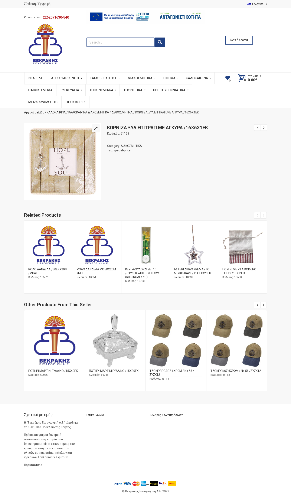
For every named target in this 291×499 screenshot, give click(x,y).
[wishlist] (228, 78)
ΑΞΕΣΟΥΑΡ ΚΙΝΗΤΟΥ (66, 78)
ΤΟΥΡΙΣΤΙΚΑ (133, 90)
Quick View (48, 237)
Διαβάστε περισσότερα (48, 248)
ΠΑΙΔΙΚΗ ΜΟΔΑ (40, 90)
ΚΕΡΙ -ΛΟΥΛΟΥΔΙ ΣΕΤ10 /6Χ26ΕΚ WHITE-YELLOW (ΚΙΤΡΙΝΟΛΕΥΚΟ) (142, 273)
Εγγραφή (44, 4)
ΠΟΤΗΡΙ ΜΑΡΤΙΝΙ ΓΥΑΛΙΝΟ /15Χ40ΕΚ (53, 371)
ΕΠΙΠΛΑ (169, 78)
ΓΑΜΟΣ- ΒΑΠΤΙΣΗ (103, 78)
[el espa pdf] (145, 35)
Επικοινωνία (95, 415)
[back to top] (276, 474)
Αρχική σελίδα (34, 112)
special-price (122, 150)
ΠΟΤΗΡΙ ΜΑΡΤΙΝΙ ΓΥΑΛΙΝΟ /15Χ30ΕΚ (113, 371)
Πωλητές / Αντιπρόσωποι (166, 415)
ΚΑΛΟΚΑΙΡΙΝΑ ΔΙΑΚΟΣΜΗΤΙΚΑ (88, 112)
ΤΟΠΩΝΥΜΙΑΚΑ (101, 90)
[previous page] (257, 127)
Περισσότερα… (34, 465)
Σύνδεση (30, 4)
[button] (96, 128)
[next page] (264, 127)
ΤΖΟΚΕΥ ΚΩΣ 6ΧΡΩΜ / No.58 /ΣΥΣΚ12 (235, 371)
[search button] (160, 42)
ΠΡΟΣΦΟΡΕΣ (75, 102)
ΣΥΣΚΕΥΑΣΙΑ (69, 90)
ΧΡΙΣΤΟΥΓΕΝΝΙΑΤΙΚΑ (169, 90)
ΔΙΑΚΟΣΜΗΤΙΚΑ (140, 78)
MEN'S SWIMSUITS (43, 102)
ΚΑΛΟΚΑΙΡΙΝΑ (197, 78)
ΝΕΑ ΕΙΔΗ (35, 78)
